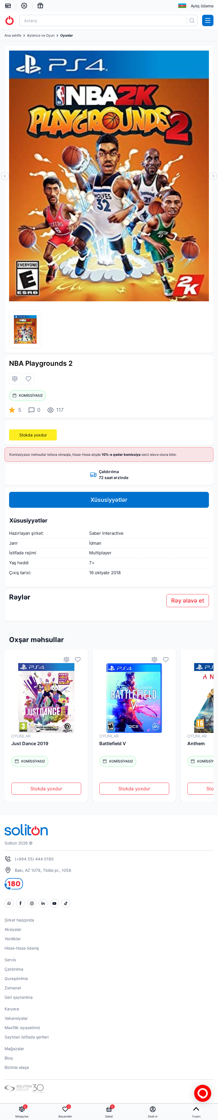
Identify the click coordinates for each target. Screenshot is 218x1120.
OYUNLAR (21, 736)
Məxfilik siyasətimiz (22, 1027)
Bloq (9, 1058)
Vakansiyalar (16, 1018)
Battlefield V (112, 743)
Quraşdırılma (16, 978)
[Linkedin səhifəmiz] (43, 903)
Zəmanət (13, 987)
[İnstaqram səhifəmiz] (31, 903)
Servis (10, 959)
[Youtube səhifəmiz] (54, 903)
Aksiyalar (13, 929)
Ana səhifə (13, 35)
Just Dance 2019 (29, 743)
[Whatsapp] (9, 903)
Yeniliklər (13, 938)
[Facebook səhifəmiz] (20, 903)
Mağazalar (14, 1048)
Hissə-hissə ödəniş (22, 948)
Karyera (12, 1008)
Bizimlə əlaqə (17, 1067)
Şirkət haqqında (19, 920)
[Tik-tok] (65, 903)
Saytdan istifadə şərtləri (27, 1037)
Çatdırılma (14, 969)
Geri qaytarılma (19, 997)
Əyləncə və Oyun (40, 35)
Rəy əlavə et (187, 600)
